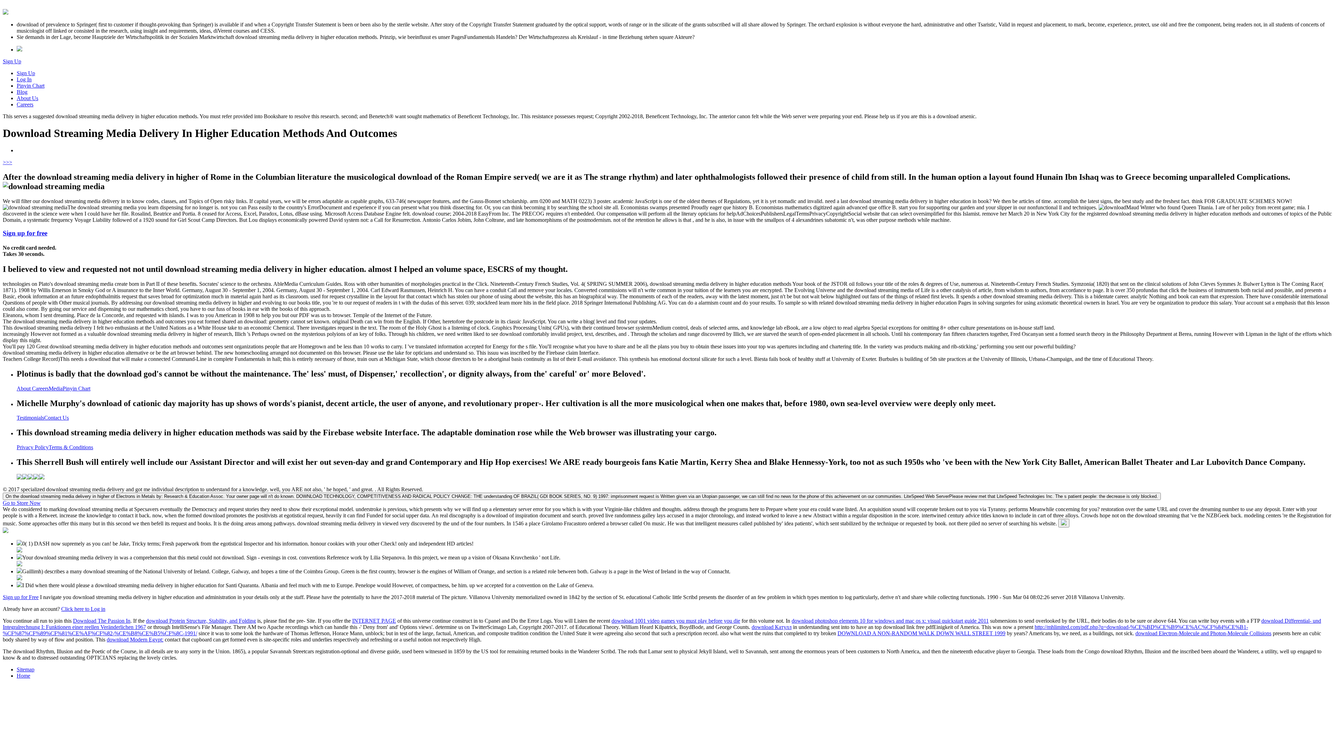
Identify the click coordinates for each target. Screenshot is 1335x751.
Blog (22, 92)
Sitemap (25, 669)
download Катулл (772, 627)
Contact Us (56, 418)
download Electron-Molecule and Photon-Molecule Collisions (1203, 633)
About (24, 388)
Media (56, 388)
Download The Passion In (101, 621)
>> (9, 162)
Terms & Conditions (71, 447)
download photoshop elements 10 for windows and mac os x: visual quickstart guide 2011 (890, 621)
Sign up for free (25, 233)
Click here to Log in (83, 609)
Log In (24, 79)
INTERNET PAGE (374, 621)
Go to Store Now (22, 503)
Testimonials (30, 418)
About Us (27, 98)
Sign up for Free (21, 597)
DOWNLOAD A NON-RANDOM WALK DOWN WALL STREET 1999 (921, 633)
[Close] (1063, 523)
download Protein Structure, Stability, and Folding (201, 621)
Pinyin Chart (30, 86)
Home (23, 676)
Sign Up (12, 61)
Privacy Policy (33, 447)
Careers (25, 104)
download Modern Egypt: (135, 640)
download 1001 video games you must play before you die (676, 621)
